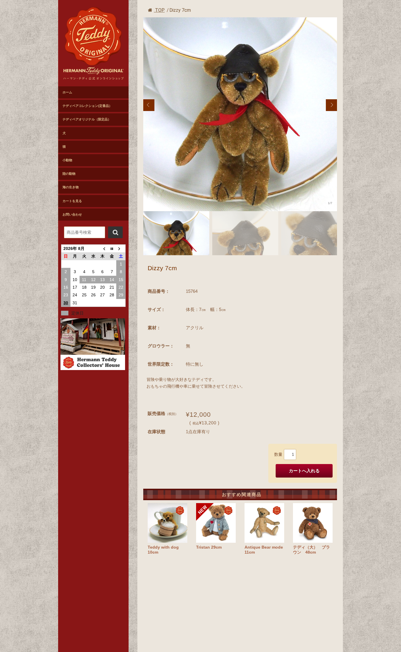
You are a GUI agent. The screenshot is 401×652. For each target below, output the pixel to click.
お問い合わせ (72, 214)
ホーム (67, 92)
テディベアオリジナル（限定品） (87, 119)
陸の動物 (69, 173)
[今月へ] (111, 249)
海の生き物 (71, 187)
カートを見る (72, 201)
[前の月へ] (102, 249)
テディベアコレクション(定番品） (87, 105)
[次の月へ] (120, 249)
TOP (159, 10)
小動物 (67, 160)
